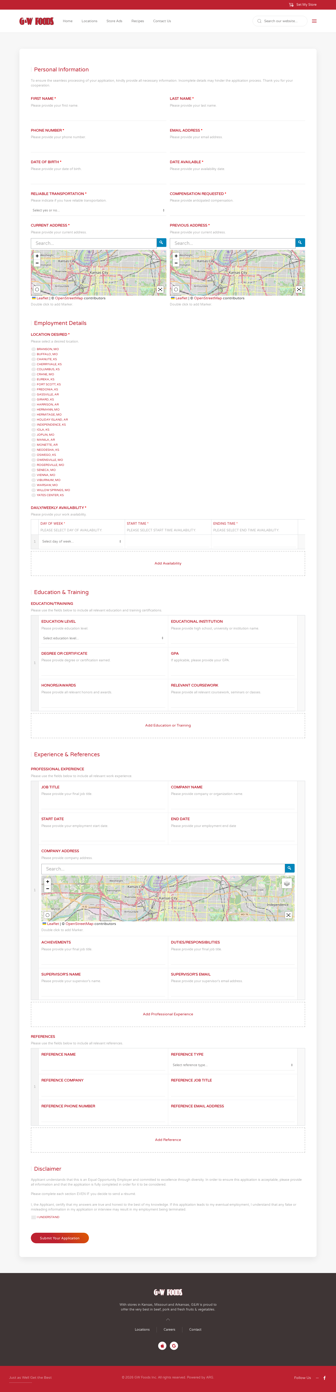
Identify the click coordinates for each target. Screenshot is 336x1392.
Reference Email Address (197, 1106)
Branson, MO (48, 349)
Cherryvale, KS (49, 364)
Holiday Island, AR (52, 420)
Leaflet (42, 298)
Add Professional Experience (168, 1014)
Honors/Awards (58, 685)
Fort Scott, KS (49, 384)
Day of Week (52, 524)
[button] (303, 4)
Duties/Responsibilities (195, 942)
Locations (142, 1330)
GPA (175, 653)
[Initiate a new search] (161, 242)
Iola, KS (43, 430)
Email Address (186, 130)
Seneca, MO (46, 470)
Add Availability (168, 563)
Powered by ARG (199, 1377)
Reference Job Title (191, 1080)
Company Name (187, 787)
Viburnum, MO (49, 480)
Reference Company (62, 1080)
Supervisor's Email (191, 974)
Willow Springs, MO (53, 490)
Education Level (58, 621)
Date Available (186, 162)
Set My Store (306, 5)
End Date (180, 819)
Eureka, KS (45, 379)
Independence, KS (51, 425)
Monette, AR (47, 445)
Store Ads (114, 21)
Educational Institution (197, 621)
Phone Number (47, 130)
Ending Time (225, 524)
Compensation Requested (198, 194)
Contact (195, 1330)
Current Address (50, 225)
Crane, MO (45, 374)
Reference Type (187, 1054)
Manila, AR (46, 440)
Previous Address (190, 225)
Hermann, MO (48, 409)
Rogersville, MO (50, 465)
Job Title (50, 787)
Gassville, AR (48, 394)
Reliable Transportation (59, 194)
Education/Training (52, 603)
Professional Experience (57, 769)
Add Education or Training (168, 725)
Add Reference (168, 1140)
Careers (169, 1330)
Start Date (52, 819)
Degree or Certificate (64, 653)
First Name (43, 98)
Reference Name (58, 1054)
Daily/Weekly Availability (58, 507)
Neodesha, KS (48, 450)
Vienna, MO (46, 475)
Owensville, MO (50, 460)
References (43, 1036)
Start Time (138, 524)
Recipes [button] (137, 21)
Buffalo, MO (47, 354)
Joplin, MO (45, 435)
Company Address (60, 851)
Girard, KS (45, 399)
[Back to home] (36, 21)
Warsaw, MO (47, 485)
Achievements (56, 942)
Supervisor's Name (61, 974)
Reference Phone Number (68, 1106)
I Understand (48, 1217)
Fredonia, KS (47, 389)
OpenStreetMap (69, 298)
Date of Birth (46, 162)
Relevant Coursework (194, 685)
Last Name (182, 98)
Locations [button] (89, 21)
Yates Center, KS (50, 495)
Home (67, 21)
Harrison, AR (48, 404)
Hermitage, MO (49, 414)
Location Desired (50, 334)
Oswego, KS (46, 455)
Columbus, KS (48, 369)
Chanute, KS (47, 359)
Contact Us (162, 21)
